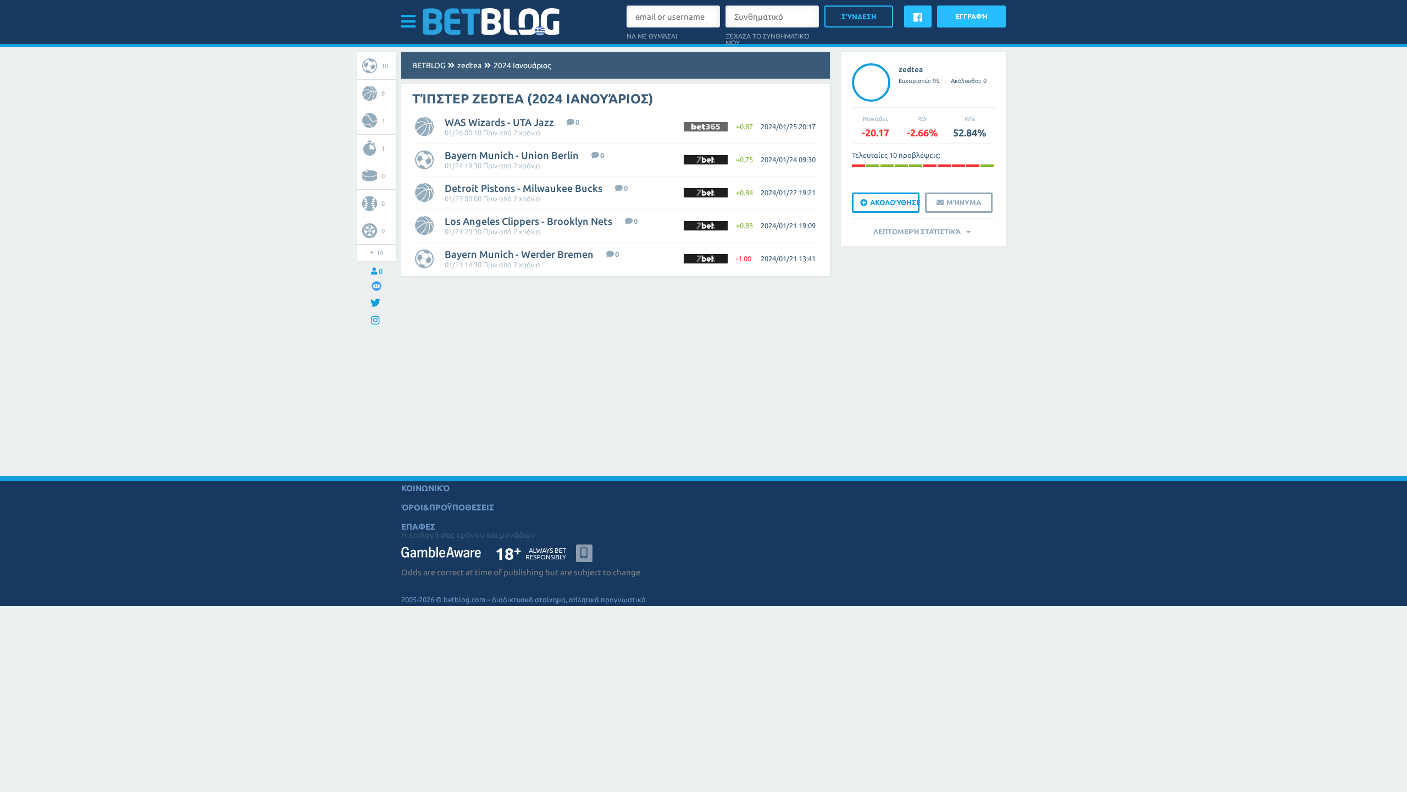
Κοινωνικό (425, 488)
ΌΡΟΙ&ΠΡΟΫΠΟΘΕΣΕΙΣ (447, 507)
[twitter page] (376, 303)
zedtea (469, 65)
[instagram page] (377, 321)
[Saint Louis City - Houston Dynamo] (972, 165)
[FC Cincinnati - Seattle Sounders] (987, 165)
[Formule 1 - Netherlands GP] (958, 165)
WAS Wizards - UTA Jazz (499, 122)
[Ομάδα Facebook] (376, 285)
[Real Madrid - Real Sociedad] (858, 165)
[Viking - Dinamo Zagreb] (887, 165)
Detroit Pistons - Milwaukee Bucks (523, 188)
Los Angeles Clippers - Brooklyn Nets (528, 221)
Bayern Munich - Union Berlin (512, 155)
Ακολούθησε (894, 202)
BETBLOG (428, 65)
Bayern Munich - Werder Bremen (519, 254)
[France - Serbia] (915, 165)
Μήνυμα (963, 202)
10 (384, 66)
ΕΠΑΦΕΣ (418, 526)
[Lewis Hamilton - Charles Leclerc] (944, 165)
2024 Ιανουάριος (522, 65)
